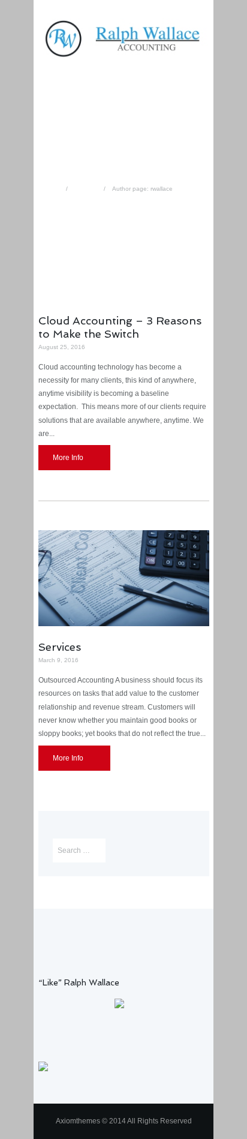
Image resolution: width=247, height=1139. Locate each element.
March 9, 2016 (58, 660)
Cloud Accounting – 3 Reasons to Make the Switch (119, 327)
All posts (86, 188)
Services (59, 647)
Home (51, 188)
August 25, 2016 (61, 347)
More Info (68, 457)
